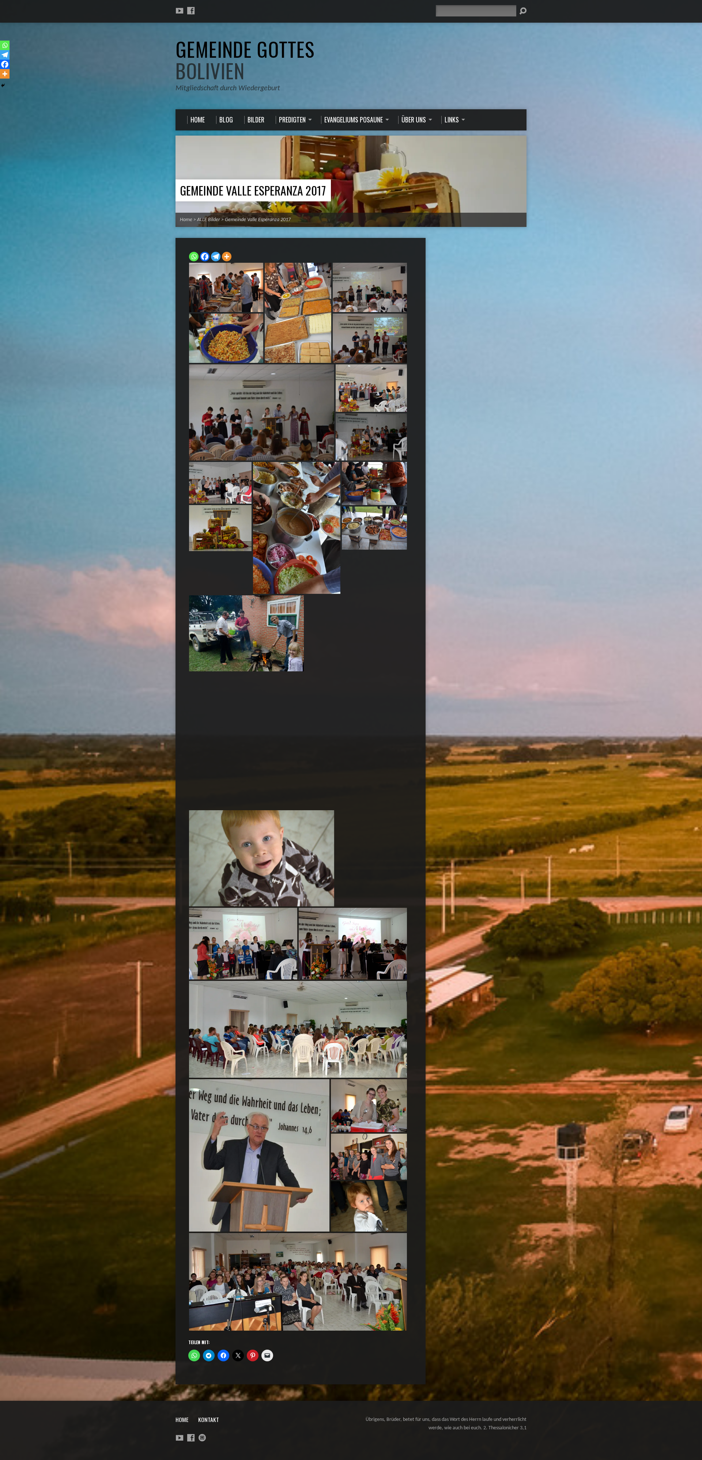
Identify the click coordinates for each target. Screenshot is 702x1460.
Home (186, 220)
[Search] (522, 11)
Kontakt (208, 1419)
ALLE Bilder (208, 220)
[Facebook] (191, 10)
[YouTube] (179, 10)
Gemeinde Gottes (245, 59)
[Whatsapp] (194, 256)
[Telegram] (215, 256)
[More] (226, 256)
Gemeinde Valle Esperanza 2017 (253, 190)
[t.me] (202, 1437)
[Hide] (3, 85)
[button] (226, 287)
